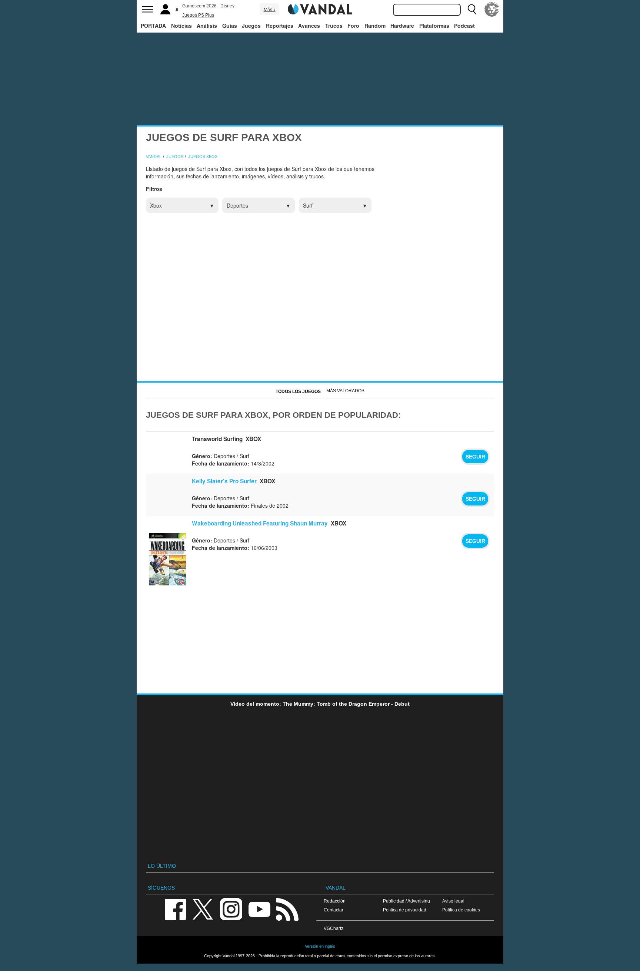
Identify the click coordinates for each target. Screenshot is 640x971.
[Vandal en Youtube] (259, 908)
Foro (353, 25)
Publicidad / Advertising (406, 900)
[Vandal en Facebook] (175, 908)
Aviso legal (453, 900)
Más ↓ (270, 9)
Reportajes (279, 25)
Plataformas (434, 25)
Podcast (464, 25)
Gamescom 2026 (199, 6)
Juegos (251, 25)
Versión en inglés (320, 946)
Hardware (402, 25)
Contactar (333, 909)
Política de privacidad (404, 909)
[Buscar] (472, 9)
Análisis (207, 25)
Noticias (181, 25)
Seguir (475, 457)
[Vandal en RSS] (287, 908)
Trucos (334, 25)
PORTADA (153, 25)
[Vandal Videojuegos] (320, 8)
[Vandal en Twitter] (203, 908)
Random (375, 25)
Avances (309, 25)
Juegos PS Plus (198, 15)
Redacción (335, 900)
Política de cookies (461, 909)
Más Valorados (345, 390)
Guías (229, 25)
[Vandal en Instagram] (231, 908)
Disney (227, 6)
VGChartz (333, 928)
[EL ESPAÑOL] (491, 9)
